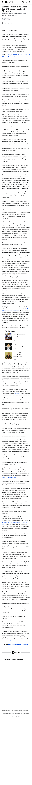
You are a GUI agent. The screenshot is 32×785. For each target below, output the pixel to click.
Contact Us (15, 715)
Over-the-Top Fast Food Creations (18, 644)
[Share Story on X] (6, 23)
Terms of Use (17, 713)
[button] (2, 2)
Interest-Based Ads (22, 712)
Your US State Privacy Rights (23, 710)
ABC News (17, 393)
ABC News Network (6, 710)
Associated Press (8, 622)
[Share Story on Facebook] (2, 23)
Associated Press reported (9, 477)
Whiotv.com (13, 640)
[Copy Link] (12, 23)
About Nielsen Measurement (8, 713)
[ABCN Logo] (9, 2)
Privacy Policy (14, 710)
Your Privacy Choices (24, 713)
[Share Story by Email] (9, 23)
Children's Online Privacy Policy (11, 712)
